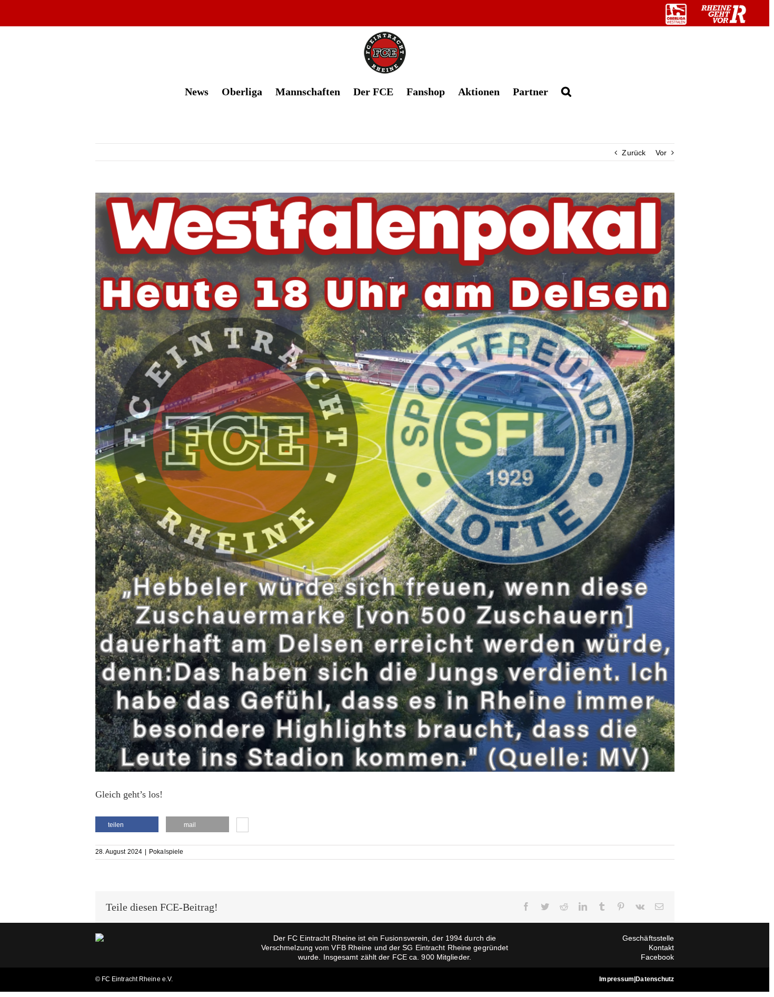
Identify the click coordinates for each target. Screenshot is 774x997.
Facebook (657, 957)
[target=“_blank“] (676, 14)
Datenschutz (655, 979)
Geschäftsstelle (648, 938)
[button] (566, 90)
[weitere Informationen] (242, 826)
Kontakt (661, 947)
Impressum (616, 979)
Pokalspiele (166, 851)
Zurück (634, 152)
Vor (661, 152)
